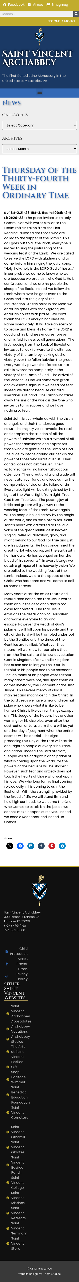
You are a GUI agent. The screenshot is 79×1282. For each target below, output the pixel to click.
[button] (39, 91)
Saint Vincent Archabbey (37, 58)
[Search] (76, 14)
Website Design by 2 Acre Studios (39, 1274)
